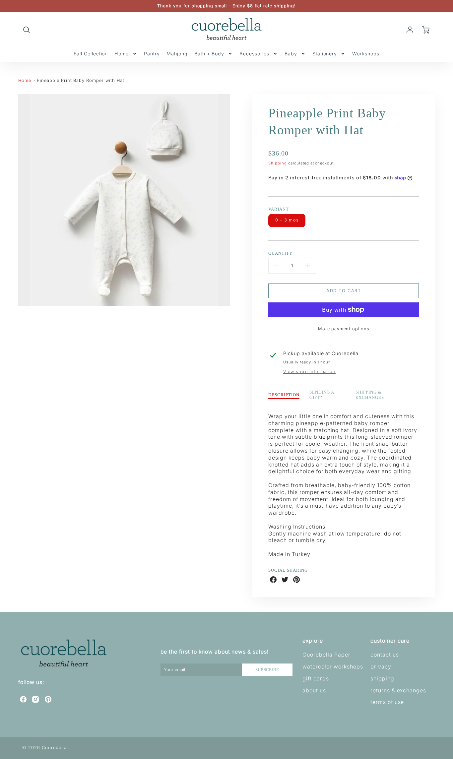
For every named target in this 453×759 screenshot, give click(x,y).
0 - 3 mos (287, 220)
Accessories (254, 53)
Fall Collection (91, 53)
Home (121, 53)
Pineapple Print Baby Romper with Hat (80, 80)
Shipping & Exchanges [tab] (370, 395)
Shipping (277, 163)
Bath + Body (209, 53)
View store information (309, 371)
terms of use (387, 702)
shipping (382, 678)
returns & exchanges (398, 690)
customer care (390, 640)
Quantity (280, 253)
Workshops (365, 53)
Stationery (324, 53)
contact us (384, 654)
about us (314, 690)
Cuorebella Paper (326, 654)
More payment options (343, 328)
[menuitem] (90, 53)
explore (312, 640)
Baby (291, 53)
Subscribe (267, 669)
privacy (380, 666)
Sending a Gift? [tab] (321, 395)
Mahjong (177, 53)
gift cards (315, 678)
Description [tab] (283, 395)
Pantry (152, 53)
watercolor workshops (332, 666)
